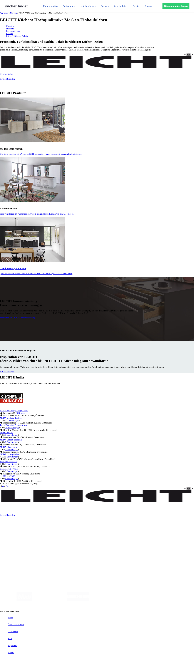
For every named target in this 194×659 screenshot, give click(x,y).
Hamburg (26, 526)
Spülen (148, 6)
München (34, 526)
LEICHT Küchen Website (17, 36)
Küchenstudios (50, 6)
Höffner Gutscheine (112, 528)
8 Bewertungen (11, 435)
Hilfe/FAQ (10, 543)
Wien (60, 526)
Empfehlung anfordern (16, 523)
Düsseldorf (67, 526)
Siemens (100, 526)
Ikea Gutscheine (21, 528)
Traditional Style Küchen (13, 268)
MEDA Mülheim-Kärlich (11, 418)
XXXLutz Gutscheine (35, 528)
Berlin (20, 526)
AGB (10, 638)
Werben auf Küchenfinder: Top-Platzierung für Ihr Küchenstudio (34, 553)
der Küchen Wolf (7, 476)
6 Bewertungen (11, 457)
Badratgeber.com (13, 545)
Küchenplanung (12, 533)
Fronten (105, 6)
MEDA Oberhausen (8, 447)
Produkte (10, 29)
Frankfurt (75, 526)
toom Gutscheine (64, 528)
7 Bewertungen (11, 449)
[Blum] (24, 600)
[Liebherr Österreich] (78, 600)
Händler (9, 33)
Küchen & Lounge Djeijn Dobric (14, 411)
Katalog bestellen (7, 79)
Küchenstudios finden (176, 6)
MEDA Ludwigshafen (9, 454)
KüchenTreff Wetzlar (9, 469)
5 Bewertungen (11, 464)
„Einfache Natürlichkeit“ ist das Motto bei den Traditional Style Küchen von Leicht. (36, 273)
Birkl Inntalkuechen (8, 462)
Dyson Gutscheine (50, 528)
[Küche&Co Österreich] (172, 600)
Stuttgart (87, 526)
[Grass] (49, 600)
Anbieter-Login (15, 558)
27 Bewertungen (12, 420)
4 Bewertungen (23, 413)
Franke (93, 526)
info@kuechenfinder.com (55, 564)
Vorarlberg (42, 526)
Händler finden (6, 74)
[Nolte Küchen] (132, 600)
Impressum (12, 645)
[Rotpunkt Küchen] (150, 600)
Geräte (136, 6)
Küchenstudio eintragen (16, 556)
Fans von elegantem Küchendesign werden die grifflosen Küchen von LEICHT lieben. (37, 214)
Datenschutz (13, 631)
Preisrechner (69, 6)
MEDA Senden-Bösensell (11, 440)
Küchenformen (88, 6)
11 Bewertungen (12, 428)
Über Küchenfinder (14, 541)
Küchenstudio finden (15, 520)
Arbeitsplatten (121, 6)
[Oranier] (108, 600)
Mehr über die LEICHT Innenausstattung (17, 318)
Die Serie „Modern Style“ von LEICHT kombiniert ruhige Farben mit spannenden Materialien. (41, 154)
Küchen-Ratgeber (13, 538)
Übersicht (10, 26)
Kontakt (11, 652)
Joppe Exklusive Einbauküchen (13, 425)
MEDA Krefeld (6, 432)
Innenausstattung (13, 31)
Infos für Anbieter (14, 551)
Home (10, 618)
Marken (13, 13)
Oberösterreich (52, 526)
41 (7, 486)
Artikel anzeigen (7, 372)
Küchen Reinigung (14, 536)
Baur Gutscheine (77, 528)
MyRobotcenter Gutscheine (94, 528)
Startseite (4, 13)
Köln (82, 526)
